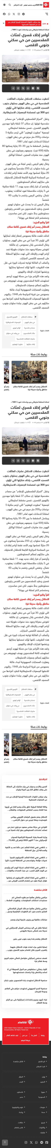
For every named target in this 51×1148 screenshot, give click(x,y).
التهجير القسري (12, 316)
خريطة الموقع (25, 1039)
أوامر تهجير (16, 327)
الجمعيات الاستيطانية (13, 322)
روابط (43, 1034)
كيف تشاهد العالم (29, 5)
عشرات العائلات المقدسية (26, 338)
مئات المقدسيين (29, 333)
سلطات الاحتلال (26, 316)
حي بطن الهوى (30, 322)
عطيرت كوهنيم (17, 344)
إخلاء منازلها (31, 344)
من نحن (24, 1034)
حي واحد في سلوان (12, 333)
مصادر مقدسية (29, 327)
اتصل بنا (34, 1034)
